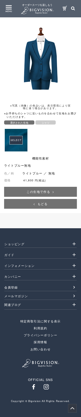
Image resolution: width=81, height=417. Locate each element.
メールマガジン (16, 296)
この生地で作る (38, 191)
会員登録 (11, 287)
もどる (43, 204)
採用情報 (40, 342)
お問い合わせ (40, 349)
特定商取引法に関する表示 (40, 321)
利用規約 (40, 328)
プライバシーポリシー (40, 335)
